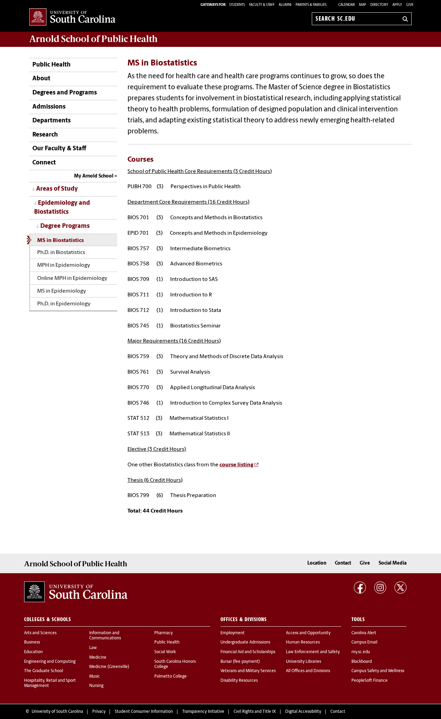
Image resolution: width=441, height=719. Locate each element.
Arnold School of (93, 39)
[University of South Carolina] (75, 592)
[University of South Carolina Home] (72, 17)
